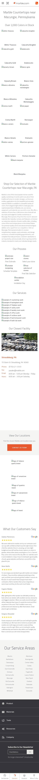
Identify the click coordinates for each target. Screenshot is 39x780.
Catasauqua (9, 662)
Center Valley (29, 662)
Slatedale (29, 684)
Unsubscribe (28, 757)
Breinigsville (29, 659)
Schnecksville (10, 684)
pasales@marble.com (17, 370)
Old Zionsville (10, 681)
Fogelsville (29, 672)
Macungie (10, 678)
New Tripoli (29, 678)
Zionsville (29, 691)
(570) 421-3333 (15, 366)
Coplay (29, 665)
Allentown (29, 656)
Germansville (10, 675)
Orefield (29, 681)
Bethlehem (9, 659)
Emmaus (9, 672)
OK (30, 752)
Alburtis (9, 656)
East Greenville (10, 669)
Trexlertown (29, 687)
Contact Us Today (19, 447)
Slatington (10, 687)
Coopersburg (10, 665)
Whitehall (10, 691)
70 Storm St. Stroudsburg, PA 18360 (15, 362)
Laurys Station (29, 675)
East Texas (29, 669)
